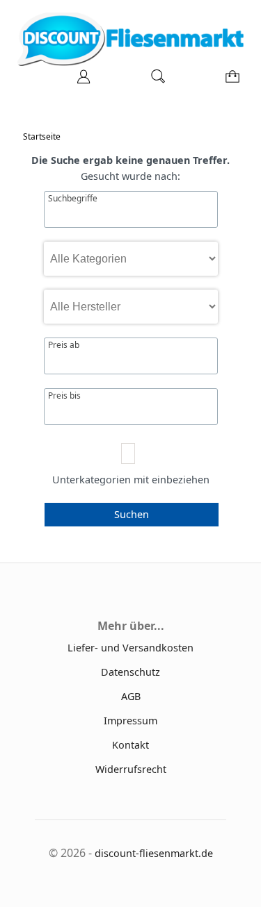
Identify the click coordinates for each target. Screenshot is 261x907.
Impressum (130, 720)
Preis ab (63, 345)
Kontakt (130, 744)
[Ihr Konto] (79, 81)
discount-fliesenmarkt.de (154, 853)
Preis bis (64, 396)
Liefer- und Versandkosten (130, 647)
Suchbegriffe (72, 198)
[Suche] (153, 81)
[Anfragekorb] (230, 81)
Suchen (131, 514)
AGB (131, 696)
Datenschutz (130, 672)
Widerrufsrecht (130, 769)
